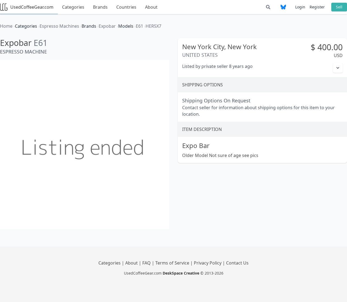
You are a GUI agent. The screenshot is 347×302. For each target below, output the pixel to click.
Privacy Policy (208, 263)
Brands (100, 7)
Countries (126, 7)
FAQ (147, 263)
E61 (40, 42)
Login (300, 7)
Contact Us (237, 263)
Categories (73, 7)
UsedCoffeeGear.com (31, 7)
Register (317, 7)
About (151, 7)
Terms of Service (172, 263)
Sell (339, 7)
